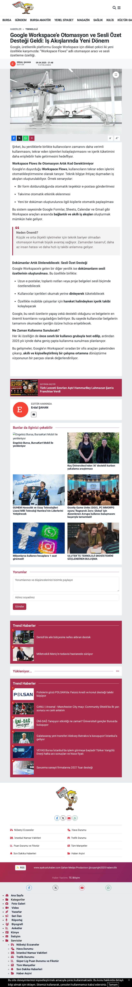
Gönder (19, 606)
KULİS (110, 20)
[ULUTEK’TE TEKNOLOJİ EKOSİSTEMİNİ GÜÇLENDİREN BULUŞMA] (93, 537)
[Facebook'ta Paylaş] (13, 138)
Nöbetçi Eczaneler (24, 830)
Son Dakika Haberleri (25, 853)
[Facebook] (57, 818)
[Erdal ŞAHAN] (20, 409)
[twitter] (55, 888)
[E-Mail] (33, 414)
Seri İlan (16, 916)
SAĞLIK (98, 20)
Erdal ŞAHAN (39, 407)
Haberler (15, 29)
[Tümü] (117, 671)
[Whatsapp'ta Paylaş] (25, 138)
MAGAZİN (83, 20)
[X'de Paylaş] (19, 138)
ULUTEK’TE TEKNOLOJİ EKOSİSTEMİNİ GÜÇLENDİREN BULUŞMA (90, 557)
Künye (15, 932)
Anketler (16, 928)
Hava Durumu (79, 830)
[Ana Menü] (119, 7)
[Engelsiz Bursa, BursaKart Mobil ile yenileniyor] (39, 436)
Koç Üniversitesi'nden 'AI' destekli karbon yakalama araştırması (91, 467)
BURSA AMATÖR (40, 20)
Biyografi (17, 924)
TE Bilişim (74, 877)
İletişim (15, 936)
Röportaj (16, 920)
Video (15, 907)
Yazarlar (16, 911)
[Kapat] (130, 980)
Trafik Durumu (78, 837)
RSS (21, 867)
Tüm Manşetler (79, 845)
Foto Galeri (18, 903)
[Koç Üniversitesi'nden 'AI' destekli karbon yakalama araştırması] (93, 447)
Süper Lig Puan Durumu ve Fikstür (37, 961)
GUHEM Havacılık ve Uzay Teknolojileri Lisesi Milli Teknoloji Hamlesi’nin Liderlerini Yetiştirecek (38, 510)
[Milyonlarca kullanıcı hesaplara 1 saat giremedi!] (39, 537)
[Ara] (114, 7)
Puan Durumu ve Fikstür (26, 845)
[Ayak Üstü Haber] (22, 8)
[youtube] (82, 888)
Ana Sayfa (17, 895)
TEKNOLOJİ (31, 29)
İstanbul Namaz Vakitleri (27, 837)
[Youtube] (69, 818)
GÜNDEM (20, 20)
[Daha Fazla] (31, 138)
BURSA (6, 20)
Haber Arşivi (78, 853)
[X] (63, 818)
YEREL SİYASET (63, 20)
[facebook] (29, 888)
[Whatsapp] (75, 818)
